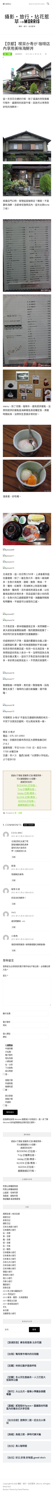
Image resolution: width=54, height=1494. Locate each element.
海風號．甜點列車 (10, 1195)
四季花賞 (6, 1287)
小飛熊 (14, 936)
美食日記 (6, 1220)
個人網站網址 (6, 1035)
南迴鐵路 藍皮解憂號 (11, 1199)
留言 (5, 975)
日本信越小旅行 (9, 1265)
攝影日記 (6, 1223)
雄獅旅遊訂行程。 (27, 805)
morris (18, 54)
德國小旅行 (7, 1271)
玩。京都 (6, 1233)
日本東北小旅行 (9, 1259)
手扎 (5, 1307)
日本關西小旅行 (9, 1230)
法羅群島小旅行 (9, 1313)
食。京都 (7, 54)
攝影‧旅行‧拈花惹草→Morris (27, 19)
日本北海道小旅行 (10, 1226)
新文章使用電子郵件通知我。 (9, 1100)
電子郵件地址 (6, 1023)
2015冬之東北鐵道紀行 (12, 1291)
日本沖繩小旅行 (9, 1268)
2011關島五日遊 (10, 1300)
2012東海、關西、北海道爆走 (15, 1297)
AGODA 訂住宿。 (27, 801)
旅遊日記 (6, 1217)
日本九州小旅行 (9, 1262)
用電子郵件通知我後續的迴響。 (9, 1085)
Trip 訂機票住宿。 (27, 789)
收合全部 (16, 1213)
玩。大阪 (6, 1246)
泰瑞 (13, 865)
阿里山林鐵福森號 (10, 1189)
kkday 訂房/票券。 (27, 793)
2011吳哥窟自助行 (11, 1304)
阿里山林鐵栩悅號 (10, 1186)
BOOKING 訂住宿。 (27, 785)
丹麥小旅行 (7, 1281)
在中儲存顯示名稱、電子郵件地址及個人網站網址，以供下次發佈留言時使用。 (9, 1060)
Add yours (29, 825)
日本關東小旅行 (9, 1252)
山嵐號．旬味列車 (10, 1192)
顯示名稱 (6, 1013)
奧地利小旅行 (8, 1275)
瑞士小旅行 (7, 1278)
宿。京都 (6, 1242)
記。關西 (6, 1249)
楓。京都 (6, 1239)
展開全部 (6, 1213)
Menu (8, 4)
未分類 (5, 1310)
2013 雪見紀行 (9, 1294)
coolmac (17, 832)
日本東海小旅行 (9, 1255)
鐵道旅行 (6, 1284)
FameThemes (23, 1489)
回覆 (13, 857)
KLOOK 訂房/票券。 (27, 797)
